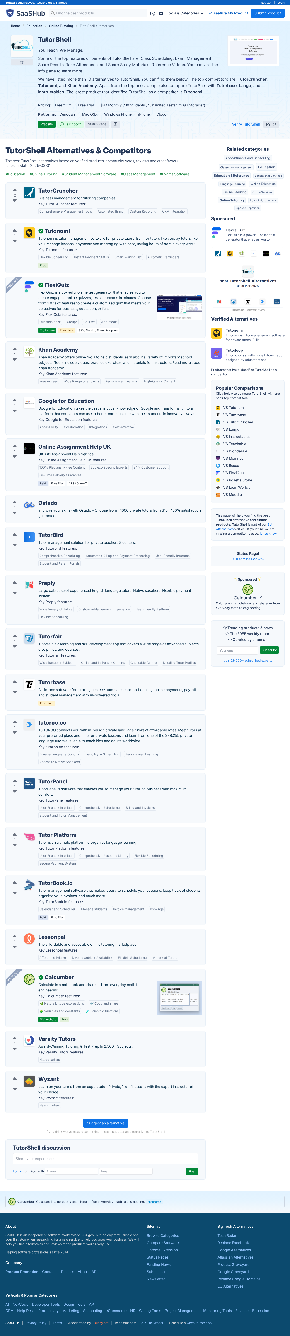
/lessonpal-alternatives (28, 931)
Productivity (48, 1310)
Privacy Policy (36, 1323)
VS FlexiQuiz (233, 473)
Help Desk (26, 1310)
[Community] (161, 13)
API (94, 1271)
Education (267, 167)
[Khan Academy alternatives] (29, 351)
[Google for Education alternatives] (29, 402)
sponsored (154, 1201)
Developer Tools (46, 1304)
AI (7, 1304)
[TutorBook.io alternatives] (29, 884)
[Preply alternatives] (29, 585)
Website (47, 124)
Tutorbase (227, 85)
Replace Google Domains (239, 1279)
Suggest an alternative (105, 1123)
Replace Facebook (233, 1242)
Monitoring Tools (217, 1310)
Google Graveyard (233, 1271)
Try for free (47, 330)
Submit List (156, 1271)
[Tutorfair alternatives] (29, 638)
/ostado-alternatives (26, 497)
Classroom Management (236, 167)
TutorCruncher (252, 79)
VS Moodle (232, 494)
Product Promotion (22, 1271)
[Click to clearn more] (145, 1201)
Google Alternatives (234, 1250)
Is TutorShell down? (248, 559)
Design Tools (74, 1304)
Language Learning (232, 184)
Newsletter (156, 1279)
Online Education (263, 184)
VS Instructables (236, 436)
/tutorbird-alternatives (27, 529)
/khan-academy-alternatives (33, 344)
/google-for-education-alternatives (38, 395)
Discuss (67, 1271)
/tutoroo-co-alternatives (29, 717)
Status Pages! (158, 1257)
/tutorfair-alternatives (27, 631)
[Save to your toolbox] (22, 62)
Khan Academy (82, 85)
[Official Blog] (115, 124)
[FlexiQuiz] (29, 286)
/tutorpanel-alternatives (29, 776)
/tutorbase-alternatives (28, 677)
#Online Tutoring (44, 174)
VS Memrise (232, 458)
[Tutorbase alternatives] (29, 684)
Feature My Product (230, 13)
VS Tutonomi (233, 407)
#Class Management (138, 174)
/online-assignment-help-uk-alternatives (43, 441)
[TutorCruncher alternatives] (29, 192)
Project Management (182, 1310)
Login (281, 2)
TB (29, 537)
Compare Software (163, 1242)
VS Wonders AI (235, 451)
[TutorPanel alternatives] (29, 783)
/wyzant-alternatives (26, 1074)
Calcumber (246, 598)
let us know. (268, 533)
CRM (9, 1310)
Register (266, 2)
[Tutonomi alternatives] (29, 232)
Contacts (49, 1271)
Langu (245, 85)
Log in (18, 1171)
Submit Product (267, 13)
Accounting (92, 1310)
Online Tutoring (232, 200)
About (83, 1271)
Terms (57, 1323)
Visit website (48, 1019)
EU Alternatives (230, 1286)
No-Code (20, 1304)
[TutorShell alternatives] (22, 46)
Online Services (262, 192)
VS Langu (230, 429)
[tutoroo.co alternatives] (29, 724)
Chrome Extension (162, 1250)
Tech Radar (227, 1235)
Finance (242, 1310)
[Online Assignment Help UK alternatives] (29, 448)
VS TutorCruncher (237, 422)
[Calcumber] (29, 979)
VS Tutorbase (234, 415)
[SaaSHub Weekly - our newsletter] (153, 13)
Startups (61, 2)
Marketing (70, 1310)
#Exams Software (174, 174)
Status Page (97, 124)
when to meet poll (200, 1323)
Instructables (51, 91)
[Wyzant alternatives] (29, 1081)
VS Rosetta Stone (237, 480)
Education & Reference (231, 175)
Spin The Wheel (151, 1323)
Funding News (159, 1264)
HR (132, 1310)
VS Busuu (230, 465)
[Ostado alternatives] (29, 504)
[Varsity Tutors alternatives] (29, 1040)
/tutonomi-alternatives (28, 225)
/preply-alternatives (25, 577)
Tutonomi (47, 85)
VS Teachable (234, 444)
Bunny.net (101, 1323)
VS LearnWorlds (236, 487)
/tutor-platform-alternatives (32, 829)
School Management (263, 200)
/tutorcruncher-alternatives (31, 185)
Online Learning (234, 192)
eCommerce (116, 1310)
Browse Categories (163, 1235)
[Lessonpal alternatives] (29, 938)
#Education (15, 174)
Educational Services (268, 175)
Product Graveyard (234, 1264)
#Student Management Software (89, 174)
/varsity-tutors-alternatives (31, 1033)
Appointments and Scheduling (247, 158)
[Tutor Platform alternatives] (29, 836)
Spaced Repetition (248, 208)
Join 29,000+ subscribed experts (248, 660)
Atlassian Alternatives (236, 1257)
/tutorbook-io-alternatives (31, 877)
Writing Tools (150, 1310)
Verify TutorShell (246, 124)
